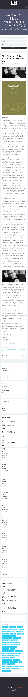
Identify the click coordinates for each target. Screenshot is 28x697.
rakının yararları (19, 651)
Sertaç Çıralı (4, 374)
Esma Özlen (13, 633)
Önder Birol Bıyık (19, 666)
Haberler (4, 408)
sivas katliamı (5, 657)
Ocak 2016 (4, 570)
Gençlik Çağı (20, 633)
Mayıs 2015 (4, 574)
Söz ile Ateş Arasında (7, 659)
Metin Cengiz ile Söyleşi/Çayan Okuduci (11, 642)
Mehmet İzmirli (5, 372)
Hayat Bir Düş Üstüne (7, 638)
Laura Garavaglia (6, 640)
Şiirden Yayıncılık (14, 668)
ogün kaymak (6, 648)
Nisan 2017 (4, 539)
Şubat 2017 (4, 544)
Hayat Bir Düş (13, 635)
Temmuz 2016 (5, 559)
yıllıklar (4, 664)
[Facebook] (9, 683)
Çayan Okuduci (11, 664)
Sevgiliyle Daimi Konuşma (13, 655)
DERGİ (3, 404)
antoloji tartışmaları (12, 629)
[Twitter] (11, 683)
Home (11, 28)
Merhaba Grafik (20, 687)
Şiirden (7, 668)
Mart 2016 (4, 565)
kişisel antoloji (14, 349)
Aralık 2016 (4, 548)
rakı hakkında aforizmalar (8, 651)
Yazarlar (4, 410)
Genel (16, 28)
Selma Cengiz (17, 653)
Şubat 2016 (4, 567)
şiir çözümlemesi (6, 670)
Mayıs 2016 (4, 563)
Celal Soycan (5, 633)
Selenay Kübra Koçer (7, 653)
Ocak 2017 (4, 546)
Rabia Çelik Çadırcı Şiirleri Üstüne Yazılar (10, 377)
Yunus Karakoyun (13, 662)
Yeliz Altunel (5, 662)
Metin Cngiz (5, 646)
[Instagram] (14, 683)
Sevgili (4, 655)
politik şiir (13, 648)
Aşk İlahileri (20, 629)
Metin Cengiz (15, 640)
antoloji (4, 629)
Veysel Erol (4, 368)
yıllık (20, 662)
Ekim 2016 (4, 552)
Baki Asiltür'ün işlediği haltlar (9, 631)
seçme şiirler (21, 349)
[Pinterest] (18, 683)
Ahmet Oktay (12, 627)
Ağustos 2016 (5, 557)
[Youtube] (16, 683)
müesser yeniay (13, 646)
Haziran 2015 (4, 572)
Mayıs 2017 (4, 537)
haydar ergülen (17, 638)
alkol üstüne (20, 627)
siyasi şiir (12, 657)
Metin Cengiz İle (6, 644)
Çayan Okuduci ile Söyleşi (8, 666)
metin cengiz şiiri (15, 644)
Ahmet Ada (9, 349)
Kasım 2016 (4, 550)
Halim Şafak (5, 635)
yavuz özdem (16, 659)
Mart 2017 (4, 541)
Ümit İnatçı (4, 370)
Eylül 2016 (4, 554)
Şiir (3, 668)
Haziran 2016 (4, 561)
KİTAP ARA (14, 47)
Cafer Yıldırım (19, 631)
